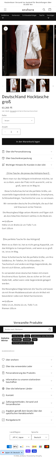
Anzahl (5, 127)
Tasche (41, 15)
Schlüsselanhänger (29, 15)
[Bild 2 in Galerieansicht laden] (28, 85)
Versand (13, 111)
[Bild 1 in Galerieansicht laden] (13, 85)
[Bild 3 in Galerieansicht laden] (42, 85)
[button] (5, 9)
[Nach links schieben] (3, 86)
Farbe (4, 115)
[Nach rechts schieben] (53, 86)
